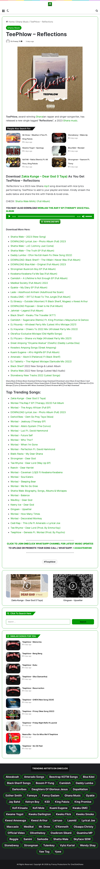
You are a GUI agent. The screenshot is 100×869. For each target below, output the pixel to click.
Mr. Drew (44, 826)
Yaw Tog (44, 851)
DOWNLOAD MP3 (51, 222)
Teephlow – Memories (32, 642)
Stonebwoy (11, 845)
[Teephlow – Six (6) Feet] (13, 749)
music (74, 120)
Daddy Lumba (84, 783)
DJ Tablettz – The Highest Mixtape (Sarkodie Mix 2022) (41, 361)
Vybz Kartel (67, 845)
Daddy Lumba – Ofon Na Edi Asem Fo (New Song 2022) (41, 255)
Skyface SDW (82, 839)
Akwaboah (12, 776)
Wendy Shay (88, 845)
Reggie (14, 839)
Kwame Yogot (14, 814)
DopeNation (80, 789)
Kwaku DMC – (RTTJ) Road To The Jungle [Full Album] (40, 296)
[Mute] (83, 216)
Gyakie (90, 795)
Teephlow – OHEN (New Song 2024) (38, 700)
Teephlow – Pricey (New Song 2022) (38, 711)
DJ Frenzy (14, 41)
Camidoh (65, 783)
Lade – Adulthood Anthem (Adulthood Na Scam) (37, 292)
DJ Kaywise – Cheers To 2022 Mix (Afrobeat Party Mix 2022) (44, 329)
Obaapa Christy (83, 826)
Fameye (32, 795)
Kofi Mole (38, 808)
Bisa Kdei (88, 776)
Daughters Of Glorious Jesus (50, 789)
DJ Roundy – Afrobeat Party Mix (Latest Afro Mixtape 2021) (43, 324)
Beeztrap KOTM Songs (63, 776)
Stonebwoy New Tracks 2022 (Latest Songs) (35, 375)
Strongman (31, 845)
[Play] (9, 216)
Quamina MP (84, 832)
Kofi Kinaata (19, 808)
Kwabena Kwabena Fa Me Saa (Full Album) (34, 273)
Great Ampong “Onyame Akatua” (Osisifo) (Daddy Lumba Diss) (45, 343)
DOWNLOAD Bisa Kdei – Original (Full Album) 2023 (38, 264)
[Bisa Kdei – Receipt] (59, 151)
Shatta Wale (17, 370)
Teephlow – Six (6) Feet (32, 746)
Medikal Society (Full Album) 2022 (29, 283)
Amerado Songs (34, 776)
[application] (50, 216)
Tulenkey (49, 845)
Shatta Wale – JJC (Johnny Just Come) (32, 246)
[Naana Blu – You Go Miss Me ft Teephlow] (13, 738)
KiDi (47, 801)
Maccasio (13, 826)
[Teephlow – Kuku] (13, 668)
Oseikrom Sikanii (61, 832)
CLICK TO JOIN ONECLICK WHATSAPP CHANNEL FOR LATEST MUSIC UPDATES (50, 543)
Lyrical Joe (88, 820)
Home (11, 21)
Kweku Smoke (85, 814)
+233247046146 (82, 548)
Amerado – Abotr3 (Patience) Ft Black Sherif (35, 356)
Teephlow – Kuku (29, 665)
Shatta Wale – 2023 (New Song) (28, 236)
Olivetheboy (37, 832)
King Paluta (62, 801)
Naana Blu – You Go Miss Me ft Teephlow (40, 734)
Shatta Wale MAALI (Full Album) (32, 201)
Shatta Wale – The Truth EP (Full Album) (32, 250)
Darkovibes (19, 789)
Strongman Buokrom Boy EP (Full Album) (33, 269)
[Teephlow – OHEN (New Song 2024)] (13, 703)
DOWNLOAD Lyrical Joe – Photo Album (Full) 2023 (38, 241)
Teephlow (50, 561)
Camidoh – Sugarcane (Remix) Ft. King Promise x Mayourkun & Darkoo (50, 320)
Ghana (39, 116)
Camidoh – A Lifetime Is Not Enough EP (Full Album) (39, 278)
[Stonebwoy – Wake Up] (59, 138)
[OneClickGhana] (50, 4)
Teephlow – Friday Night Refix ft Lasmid (39, 723)
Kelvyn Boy (32, 801)
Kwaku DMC (80, 808)
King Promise (82, 801)
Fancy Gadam (50, 795)
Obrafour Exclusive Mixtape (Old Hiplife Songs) (36, 333)
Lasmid (71, 820)
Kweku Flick (63, 814)
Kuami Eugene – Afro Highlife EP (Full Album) (35, 352)
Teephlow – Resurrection (33, 688)
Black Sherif (17, 366)
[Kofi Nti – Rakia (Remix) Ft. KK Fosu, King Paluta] (13, 162)
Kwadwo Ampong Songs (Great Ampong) (33, 347)
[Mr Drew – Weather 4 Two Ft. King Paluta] (13, 138)
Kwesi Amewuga (15, 820)
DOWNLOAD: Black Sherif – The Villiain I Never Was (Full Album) (45, 259)
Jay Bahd (14, 801)
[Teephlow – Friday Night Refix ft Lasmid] (13, 726)
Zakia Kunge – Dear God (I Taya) (44, 176)
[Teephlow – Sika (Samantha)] (13, 680)
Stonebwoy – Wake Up (78, 135)
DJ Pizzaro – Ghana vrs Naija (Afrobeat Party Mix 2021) (41, 338)
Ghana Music (22, 21)
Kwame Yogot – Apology (33, 148)
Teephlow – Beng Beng (32, 653)
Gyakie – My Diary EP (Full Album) (29, 287)
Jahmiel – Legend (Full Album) (27, 310)
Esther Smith (14, 795)
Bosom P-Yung (45, 783)
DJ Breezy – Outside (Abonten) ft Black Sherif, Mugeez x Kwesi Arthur (49, 301)
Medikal (29, 826)
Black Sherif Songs (19, 783)
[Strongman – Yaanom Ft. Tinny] (59, 162)
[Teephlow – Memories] (13, 645)
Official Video (16, 832)
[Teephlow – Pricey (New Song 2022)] (13, 715)
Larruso (57, 820)
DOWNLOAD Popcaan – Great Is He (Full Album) (37, 306)
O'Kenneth (61, 826)
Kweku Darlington (40, 814)
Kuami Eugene (58, 808)
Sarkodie (42, 839)
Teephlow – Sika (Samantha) (34, 676)
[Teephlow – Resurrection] (13, 691)
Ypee (58, 851)
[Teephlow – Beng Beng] (13, 657)
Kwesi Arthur (39, 820)
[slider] (89, 216)
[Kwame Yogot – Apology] (13, 151)
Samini (28, 839)
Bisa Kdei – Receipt (76, 148)
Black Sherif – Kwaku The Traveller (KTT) (33, 315)
